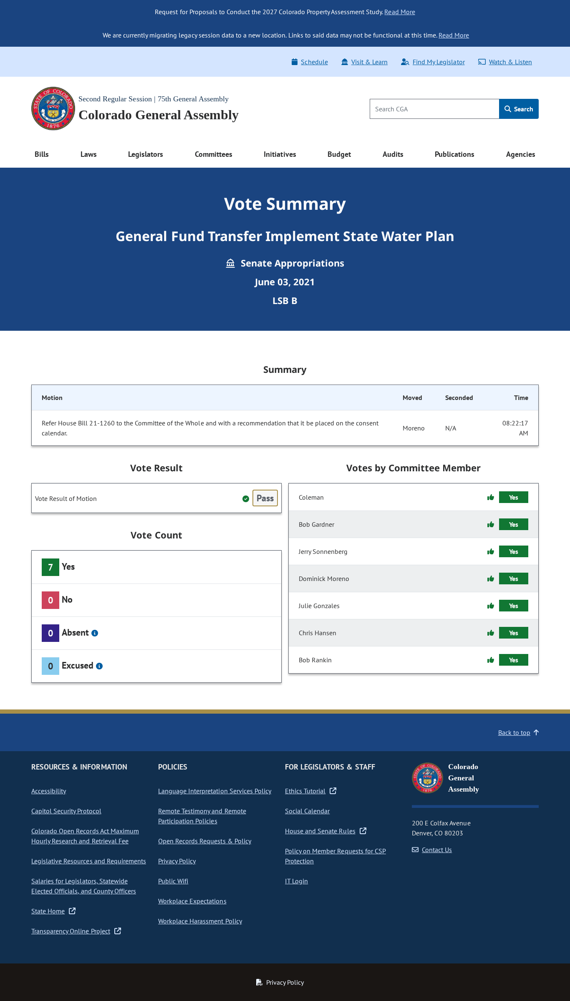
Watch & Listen (510, 62)
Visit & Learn (369, 62)
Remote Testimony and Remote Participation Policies (202, 816)
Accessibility (48, 791)
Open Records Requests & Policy (204, 841)
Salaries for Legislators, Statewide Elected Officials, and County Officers (83, 886)
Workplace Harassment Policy (200, 921)
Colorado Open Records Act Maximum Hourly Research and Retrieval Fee (85, 836)
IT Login (296, 881)
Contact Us (437, 849)
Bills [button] (42, 154)
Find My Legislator (438, 62)
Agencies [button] (520, 154)
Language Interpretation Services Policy (214, 791)
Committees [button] (213, 154)
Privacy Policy (177, 861)
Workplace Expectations (192, 901)
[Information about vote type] (94, 633)
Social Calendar (307, 811)
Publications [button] (454, 154)
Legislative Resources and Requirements (88, 861)
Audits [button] (393, 154)
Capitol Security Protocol (66, 811)
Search (522, 109)
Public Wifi (173, 881)
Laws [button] (89, 154)
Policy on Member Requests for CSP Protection (335, 856)
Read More (399, 12)
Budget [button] (339, 154)
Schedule (314, 62)
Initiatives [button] (280, 154)
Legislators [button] (145, 154)
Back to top (514, 732)
